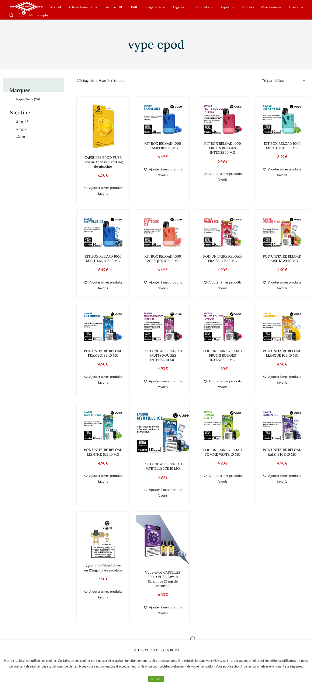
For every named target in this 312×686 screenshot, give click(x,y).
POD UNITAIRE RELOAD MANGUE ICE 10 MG (282, 353)
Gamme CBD (114, 7)
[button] (103, 190)
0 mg (23, 121)
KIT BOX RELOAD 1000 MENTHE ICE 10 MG (282, 145)
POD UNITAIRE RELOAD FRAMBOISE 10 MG (103, 353)
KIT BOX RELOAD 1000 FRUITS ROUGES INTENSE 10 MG (222, 147)
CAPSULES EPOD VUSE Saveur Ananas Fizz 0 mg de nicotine (103, 162)
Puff (134, 7)
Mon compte (38, 15)
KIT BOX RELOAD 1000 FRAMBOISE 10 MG (162, 145)
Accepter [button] (156, 679)
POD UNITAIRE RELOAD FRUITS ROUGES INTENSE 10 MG (162, 355)
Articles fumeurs (80, 7)
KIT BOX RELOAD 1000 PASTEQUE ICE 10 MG (162, 258)
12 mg (23, 136)
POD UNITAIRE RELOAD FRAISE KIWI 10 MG (282, 258)
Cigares (178, 7)
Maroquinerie (271, 7)
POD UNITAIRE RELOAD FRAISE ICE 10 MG (222, 258)
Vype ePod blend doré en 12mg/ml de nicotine (103, 568)
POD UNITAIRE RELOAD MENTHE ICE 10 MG (103, 452)
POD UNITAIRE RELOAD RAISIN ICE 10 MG (282, 452)
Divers (293, 7)
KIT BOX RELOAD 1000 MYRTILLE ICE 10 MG (103, 258)
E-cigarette (153, 7)
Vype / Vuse (28, 99)
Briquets (202, 7)
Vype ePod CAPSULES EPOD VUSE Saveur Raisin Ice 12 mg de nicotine (162, 579)
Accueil (55, 7)
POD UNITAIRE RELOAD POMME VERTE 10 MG (222, 452)
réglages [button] (296, 666)
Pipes (225, 7)
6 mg (22, 129)
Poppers (248, 7)
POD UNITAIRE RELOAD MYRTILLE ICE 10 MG (162, 466)
